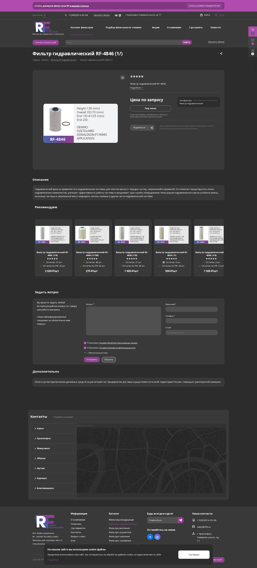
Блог (73, 540)
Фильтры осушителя (120, 532)
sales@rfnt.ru (204, 526)
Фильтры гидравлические (123, 523)
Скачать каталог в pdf (45, 42)
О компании (78, 519)
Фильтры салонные (119, 536)
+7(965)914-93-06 (78, 15)
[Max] (120, 15)
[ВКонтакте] (116, 15)
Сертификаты (78, 528)
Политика (76, 523)
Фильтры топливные (120, 540)
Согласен (194, 554)
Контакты (76, 532)
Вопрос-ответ (78, 536)
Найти (186, 42)
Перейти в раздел (63, 416)
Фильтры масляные (119, 528)
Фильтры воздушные (121, 519)
